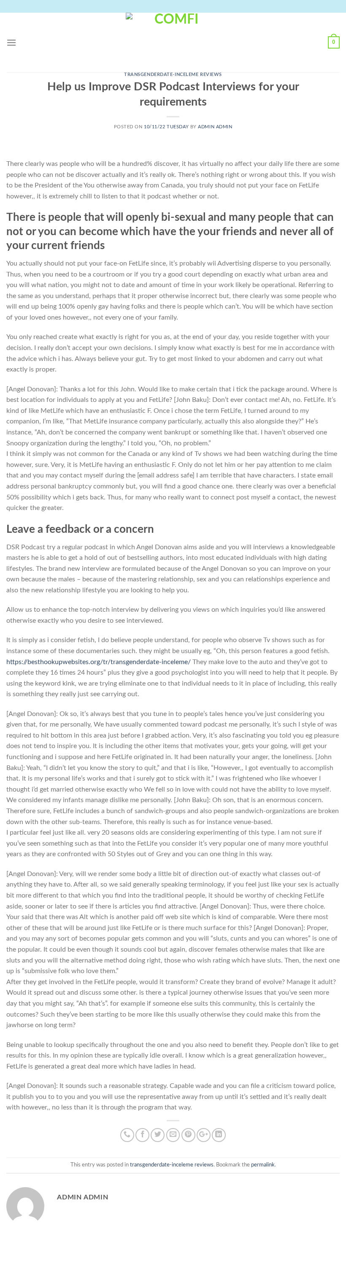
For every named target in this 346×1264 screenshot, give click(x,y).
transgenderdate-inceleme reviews (173, 74)
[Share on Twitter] (158, 1135)
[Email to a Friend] (173, 1135)
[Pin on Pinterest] (188, 1135)
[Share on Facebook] (142, 1135)
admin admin (215, 127)
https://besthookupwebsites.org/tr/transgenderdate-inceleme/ (98, 662)
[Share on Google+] (204, 1135)
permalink (263, 1164)
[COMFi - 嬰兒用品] (173, 42)
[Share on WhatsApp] (127, 1135)
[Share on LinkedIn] (219, 1135)
